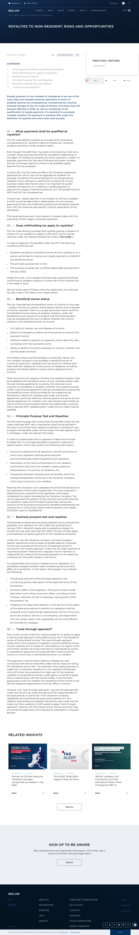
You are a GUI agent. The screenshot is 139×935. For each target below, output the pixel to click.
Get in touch (76, 905)
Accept (120, 932)
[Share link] (109, 80)
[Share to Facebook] (109, 80)
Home (10, 15)
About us (83, 10)
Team (41, 916)
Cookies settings (75, 932)
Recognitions (46, 905)
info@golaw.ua (16, 3)
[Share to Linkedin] (109, 80)
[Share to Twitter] (109, 80)
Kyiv (10, 900)
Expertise (39, 10)
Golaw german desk (80, 921)
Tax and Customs (99, 66)
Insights (60, 10)
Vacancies (75, 916)
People (50, 10)
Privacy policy (125, 905)
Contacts (71, 10)
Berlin (11, 905)
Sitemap (124, 900)
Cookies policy (63, 932)
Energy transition (79, 926)
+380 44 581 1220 (31, 3)
